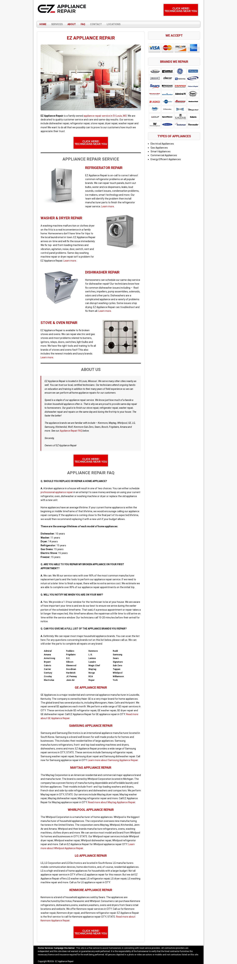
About (71, 24)
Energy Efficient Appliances (166, 159)
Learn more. (108, 206)
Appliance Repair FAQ (71, 430)
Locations (113, 24)
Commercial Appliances (164, 155)
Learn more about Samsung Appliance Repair (113, 760)
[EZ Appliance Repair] (62, 8)
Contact (96, 24)
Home (42, 24)
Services (57, 24)
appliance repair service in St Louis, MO (105, 115)
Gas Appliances (159, 147)
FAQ (83, 24)
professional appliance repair (57, 492)
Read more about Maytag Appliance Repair (111, 802)
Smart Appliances (161, 151)
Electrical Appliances (162, 143)
